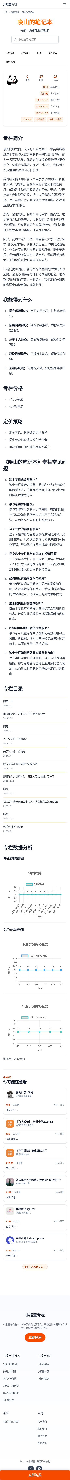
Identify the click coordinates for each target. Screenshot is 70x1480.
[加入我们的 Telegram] (39, 1469)
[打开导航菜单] (64, 4)
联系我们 (42, 1428)
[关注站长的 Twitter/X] (31, 1469)
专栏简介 (10, 53)
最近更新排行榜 (11, 1392)
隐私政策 (42, 1442)
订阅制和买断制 (11, 1421)
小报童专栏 (35, 1315)
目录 (39, 53)
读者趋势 (52, 53)
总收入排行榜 (9, 1378)
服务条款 (42, 1435)
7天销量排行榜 (10, 1364)
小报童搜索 (43, 1364)
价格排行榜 (8, 1399)
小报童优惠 (43, 1371)
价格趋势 (10, 61)
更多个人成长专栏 (35, 1266)
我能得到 (26, 53)
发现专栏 (15, 12)
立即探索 (35, 1337)
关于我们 (42, 1421)
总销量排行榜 (9, 1371)
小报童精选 (43, 1378)
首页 (5, 12)
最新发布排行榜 (11, 1385)
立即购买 (35, 1475)
